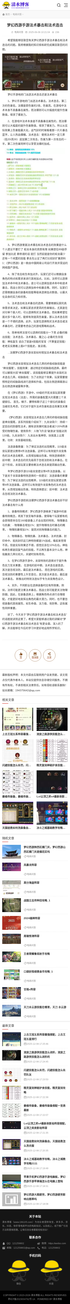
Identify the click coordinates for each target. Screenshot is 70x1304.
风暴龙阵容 (30, 864)
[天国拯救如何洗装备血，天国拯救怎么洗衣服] (17, 813)
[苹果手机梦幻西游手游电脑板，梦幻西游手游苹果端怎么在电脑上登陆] (11, 1181)
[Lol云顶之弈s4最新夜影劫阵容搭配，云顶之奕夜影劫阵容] (52, 782)
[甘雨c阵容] (11, 994)
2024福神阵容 (32, 918)
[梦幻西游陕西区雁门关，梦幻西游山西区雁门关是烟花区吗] (11, 852)
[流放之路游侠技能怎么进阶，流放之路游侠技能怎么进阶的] (52, 719)
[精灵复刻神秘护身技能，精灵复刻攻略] (52, 750)
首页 (7, 14)
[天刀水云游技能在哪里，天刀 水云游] (11, 1012)
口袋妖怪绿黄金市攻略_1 (38, 971)
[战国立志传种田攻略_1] (11, 905)
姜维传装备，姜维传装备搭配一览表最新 (25, 796)
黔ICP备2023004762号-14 (21, 1299)
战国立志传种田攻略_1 (37, 900)
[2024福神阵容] (11, 923)
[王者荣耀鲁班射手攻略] (11, 958)
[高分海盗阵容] (11, 887)
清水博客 (15, 5)
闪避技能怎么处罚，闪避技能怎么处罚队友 (27, 765)
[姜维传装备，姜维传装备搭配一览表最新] (17, 782)
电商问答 (17, 14)
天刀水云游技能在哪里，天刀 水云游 (45, 1007)
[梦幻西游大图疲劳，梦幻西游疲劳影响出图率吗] (11, 1199)
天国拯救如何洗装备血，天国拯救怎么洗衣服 (28, 827)
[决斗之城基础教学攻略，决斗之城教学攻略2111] (52, 813)
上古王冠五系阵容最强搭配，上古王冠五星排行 (29, 734)
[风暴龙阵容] (11, 869)
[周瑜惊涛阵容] (11, 941)
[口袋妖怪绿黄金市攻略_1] (11, 976)
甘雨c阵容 (30, 989)
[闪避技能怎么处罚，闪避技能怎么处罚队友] (17, 750)
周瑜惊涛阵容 (31, 935)
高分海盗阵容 (31, 882)
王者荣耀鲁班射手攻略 (37, 953)
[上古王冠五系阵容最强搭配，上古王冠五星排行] (17, 719)
